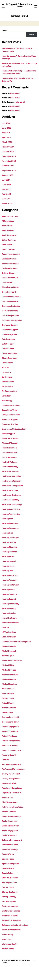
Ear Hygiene (7, 377)
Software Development (12, 840)
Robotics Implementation (12, 807)
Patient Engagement (10, 727)
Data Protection (8, 339)
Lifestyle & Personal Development (16, 641)
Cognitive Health (9, 292)
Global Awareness (9, 457)
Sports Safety (8, 873)
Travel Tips (6, 939)
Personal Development (11, 750)
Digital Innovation (9, 353)
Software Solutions (10, 845)
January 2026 (8, 151)
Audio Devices (8, 230)
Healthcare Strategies (11, 495)
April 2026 (6, 137)
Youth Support (8, 949)
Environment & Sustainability (14, 429)
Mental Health (8, 693)
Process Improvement (11, 764)
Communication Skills (11, 297)
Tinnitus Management (11, 930)
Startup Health (8, 887)
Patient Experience (10, 731)
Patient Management (11, 741)
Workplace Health (9, 944)
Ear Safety (6, 396)
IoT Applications (9, 632)
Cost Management (10, 311)
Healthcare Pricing (10, 490)
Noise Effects (8, 703)
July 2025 (6, 180)
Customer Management (12, 320)
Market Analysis (9, 646)
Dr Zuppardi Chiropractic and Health (19, 5)
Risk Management (9, 802)
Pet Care (5, 760)
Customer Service (10, 325)
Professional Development (13, 769)
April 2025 (6, 194)
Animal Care (7, 226)
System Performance (11, 911)
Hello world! (15, 93)
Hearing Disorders (9, 547)
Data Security (8, 344)
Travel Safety (7, 934)
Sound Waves (8, 854)
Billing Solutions (9, 240)
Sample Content (9, 812)
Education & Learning (11, 405)
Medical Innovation (10, 675)
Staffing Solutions (9, 882)
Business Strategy (10, 268)
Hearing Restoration (10, 585)
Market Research (9, 651)
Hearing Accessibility (11, 509)
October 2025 (8, 166)
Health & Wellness (9, 462)
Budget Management (11, 254)
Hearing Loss (7, 571)
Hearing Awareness (10, 528)
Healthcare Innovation (11, 476)
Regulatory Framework (11, 793)
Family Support (8, 434)
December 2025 (9, 156)
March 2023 (7, 203)
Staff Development (10, 878)
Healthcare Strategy (10, 500)
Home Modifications (10, 623)
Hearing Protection (10, 575)
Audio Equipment (9, 235)
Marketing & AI (8, 656)
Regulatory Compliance (12, 788)
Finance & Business (10, 438)
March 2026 (7, 142)
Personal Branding (9, 745)
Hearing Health (8, 556)
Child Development (10, 278)
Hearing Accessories (11, 514)
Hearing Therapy (9, 608)
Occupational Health (10, 717)
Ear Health (6, 372)
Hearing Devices (9, 542)
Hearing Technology (10, 604)
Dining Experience (9, 358)
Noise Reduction (9, 708)
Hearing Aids (7, 519)
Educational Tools (9, 410)
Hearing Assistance (10, 523)
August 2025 (7, 175)
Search (4, 30)
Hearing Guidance (9, 552)
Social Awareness (9, 821)
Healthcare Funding (10, 471)
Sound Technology (10, 849)
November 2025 (9, 161)
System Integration (10, 906)
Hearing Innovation (10, 561)
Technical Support (10, 916)
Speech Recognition (10, 864)
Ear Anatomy (7, 363)
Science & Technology (11, 816)
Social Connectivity (10, 826)
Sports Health (8, 868)
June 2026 (6, 128)
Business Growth (9, 259)
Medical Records (9, 679)
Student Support (9, 901)
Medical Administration (12, 660)
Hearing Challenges (10, 538)
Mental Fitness (8, 689)
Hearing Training (9, 613)
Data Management (9, 334)
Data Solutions (8, 349)
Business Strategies (10, 263)
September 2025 (9, 170)
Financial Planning (9, 443)
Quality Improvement (11, 774)
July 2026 (6, 123)
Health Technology (10, 467)
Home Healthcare (9, 618)
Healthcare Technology (12, 504)
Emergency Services (11, 415)
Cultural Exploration (10, 315)
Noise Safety (7, 712)
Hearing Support (9, 599)
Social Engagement (10, 830)
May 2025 (6, 189)
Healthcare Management (12, 486)
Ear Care (5, 367)
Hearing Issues (8, 566)
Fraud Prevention (9, 448)
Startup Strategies (10, 892)
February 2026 (8, 147)
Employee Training (10, 424)
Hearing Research (9, 580)
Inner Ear (6, 627)
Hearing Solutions (9, 594)
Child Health (7, 282)
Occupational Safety (10, 722)
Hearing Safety (8, 590)
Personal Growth (9, 755)
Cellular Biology (8, 273)
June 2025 (6, 185)
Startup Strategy (9, 897)
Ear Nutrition (7, 386)
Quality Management (11, 779)
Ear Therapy (7, 401)
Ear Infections (8, 382)
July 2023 (6, 199)
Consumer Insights (10, 301)
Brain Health (7, 245)
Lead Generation (9, 637)
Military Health (8, 698)
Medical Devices (9, 670)
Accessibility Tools (10, 216)
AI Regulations (8, 221)
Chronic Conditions (10, 287)
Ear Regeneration (9, 391)
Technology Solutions (11, 920)
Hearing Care (7, 533)
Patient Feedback (9, 736)
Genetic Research (9, 452)
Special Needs (8, 859)
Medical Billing (8, 665)
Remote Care (7, 797)
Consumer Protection (11, 306)
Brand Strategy (8, 249)
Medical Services (9, 684)
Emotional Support (10, 419)
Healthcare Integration (11, 481)
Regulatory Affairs (9, 783)
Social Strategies (9, 835)
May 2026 (6, 133)
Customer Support (10, 330)
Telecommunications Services (15, 925)
